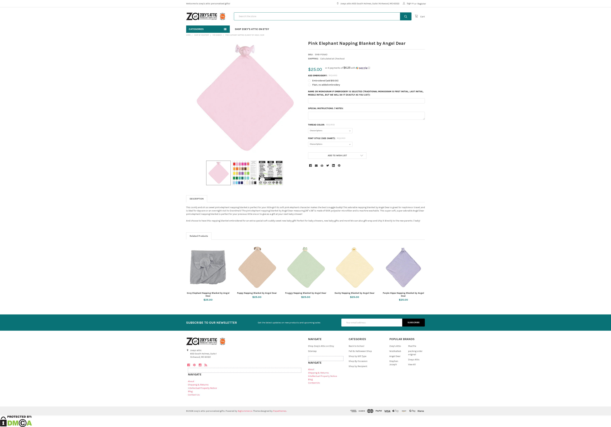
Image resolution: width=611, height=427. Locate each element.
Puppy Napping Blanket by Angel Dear (257, 293)
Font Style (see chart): (327, 138)
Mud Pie (412, 346)
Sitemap (312, 351)
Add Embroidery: (322, 75)
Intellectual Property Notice (202, 388)
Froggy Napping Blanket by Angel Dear (305, 293)
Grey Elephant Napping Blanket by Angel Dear (208, 294)
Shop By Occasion (358, 361)
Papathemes (279, 411)
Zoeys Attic (414, 359)
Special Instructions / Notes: (325, 108)
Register (421, 3)
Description (197, 198)
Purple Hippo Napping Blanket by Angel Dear (403, 294)
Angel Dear (394, 356)
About (191, 381)
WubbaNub (395, 351)
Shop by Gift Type (357, 356)
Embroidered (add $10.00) (325, 80)
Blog (190, 391)
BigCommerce (245, 411)
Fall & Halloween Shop (360, 351)
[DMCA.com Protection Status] (16, 421)
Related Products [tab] (199, 236)
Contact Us (194, 394)
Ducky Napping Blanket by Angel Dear (355, 293)
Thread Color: (321, 124)
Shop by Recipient (358, 366)
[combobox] (322, 16)
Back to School (356, 346)
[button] (347, 67)
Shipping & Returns (198, 384)
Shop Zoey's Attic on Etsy (252, 29)
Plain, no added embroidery (326, 84)
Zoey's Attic (395, 346)
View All (412, 364)
